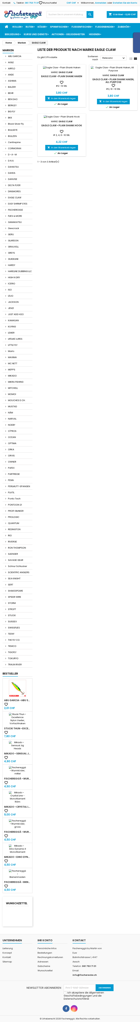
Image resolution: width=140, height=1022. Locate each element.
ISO (10, 289)
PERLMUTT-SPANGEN (19, 486)
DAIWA (11, 173)
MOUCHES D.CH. (16, 400)
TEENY (11, 633)
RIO (10, 535)
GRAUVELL (13, 246)
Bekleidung (12, 34)
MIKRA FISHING (15, 382)
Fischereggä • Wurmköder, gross (17, 832)
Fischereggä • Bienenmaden (17, 882)
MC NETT (12, 363)
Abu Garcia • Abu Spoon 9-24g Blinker (17, 700)
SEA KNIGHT (14, 578)
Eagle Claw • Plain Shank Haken (61, 76)
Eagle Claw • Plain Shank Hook (61, 125)
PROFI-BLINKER (16, 511)
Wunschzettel (48, 3)
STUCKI (12, 615)
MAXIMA (12, 357)
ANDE (11, 74)
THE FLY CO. (14, 640)
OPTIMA (12, 443)
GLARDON (13, 240)
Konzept (7, 952)
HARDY (11, 265)
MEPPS (11, 369)
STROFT (12, 609)
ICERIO (11, 283)
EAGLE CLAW (14, 197)
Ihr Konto (45, 940)
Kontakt (6, 2)
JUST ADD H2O (16, 314)
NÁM (10, 412)
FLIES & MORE (15, 216)
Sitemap (7, 961)
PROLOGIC (13, 517)
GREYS (11, 252)
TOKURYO (13, 658)
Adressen (43, 961)
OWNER (12, 461)
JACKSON (13, 302)
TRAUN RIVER (15, 664)
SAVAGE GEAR (15, 560)
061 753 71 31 (32, 2)
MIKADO (12, 375)
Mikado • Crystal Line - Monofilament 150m (17, 806)
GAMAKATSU (15, 222)
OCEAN (12, 437)
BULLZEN (12, 136)
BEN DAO (13, 99)
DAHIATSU (13, 166)
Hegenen (94, 34)
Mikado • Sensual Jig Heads (17, 753)
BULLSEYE (13, 130)
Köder (42, 27)
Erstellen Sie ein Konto (125, 2)
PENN (11, 480)
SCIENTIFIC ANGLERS (18, 572)
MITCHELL (13, 388)
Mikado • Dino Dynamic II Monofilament (17, 857)
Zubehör (123, 27)
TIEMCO (12, 646)
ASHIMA (12, 80)
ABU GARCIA (14, 56)
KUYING (12, 326)
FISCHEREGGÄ (15, 209)
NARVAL (12, 418)
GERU (11, 234)
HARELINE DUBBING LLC (20, 271)
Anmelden (100, 2)
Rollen (16, 27)
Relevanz (114, 58)
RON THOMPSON (17, 547)
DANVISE (12, 179)
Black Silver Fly (16, 123)
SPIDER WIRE (14, 597)
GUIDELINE (13, 259)
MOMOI (12, 394)
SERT (10, 584)
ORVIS (11, 455)
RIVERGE (12, 541)
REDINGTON (14, 529)
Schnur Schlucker (17, 566)
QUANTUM (13, 523)
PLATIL (11, 492)
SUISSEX (12, 621)
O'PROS (12, 431)
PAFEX (11, 468)
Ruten (29, 27)
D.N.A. (11, 160)
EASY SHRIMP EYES (17, 203)
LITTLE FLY (12, 345)
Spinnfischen (58, 27)
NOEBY (11, 425)
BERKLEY (12, 105)
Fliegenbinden (104, 27)
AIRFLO (11, 68)
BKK (10, 117)
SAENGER (13, 554)
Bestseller (10, 674)
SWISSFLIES (14, 627)
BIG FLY (11, 111)
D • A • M (12, 154)
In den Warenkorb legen (61, 98)
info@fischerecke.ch (85, 975)
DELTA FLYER (14, 185)
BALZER (12, 87)
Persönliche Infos (47, 948)
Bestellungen (45, 952)
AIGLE (11, 62)
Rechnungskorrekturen (50, 957)
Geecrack (13, 228)
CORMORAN (14, 148)
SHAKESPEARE (15, 590)
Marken (8, 50)
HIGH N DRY (14, 277)
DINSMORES (14, 191)
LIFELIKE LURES (15, 338)
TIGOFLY (12, 652)
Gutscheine (44, 966)
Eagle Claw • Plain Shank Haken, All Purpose (113, 81)
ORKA (11, 449)
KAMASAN (13, 320)
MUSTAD (12, 406)
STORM (12, 603)
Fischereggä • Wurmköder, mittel (17, 778)
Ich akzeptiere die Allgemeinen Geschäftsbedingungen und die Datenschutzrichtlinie (84, 995)
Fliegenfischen (81, 27)
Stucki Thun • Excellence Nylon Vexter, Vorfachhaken (17, 728)
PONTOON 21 (15, 504)
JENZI (11, 308)
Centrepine (14, 142)
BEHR (10, 93)
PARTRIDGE (14, 474)
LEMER (11, 332)
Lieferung (8, 948)
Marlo (11, 351)
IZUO (10, 295)
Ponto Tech (14, 498)
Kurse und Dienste (35, 34)
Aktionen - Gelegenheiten (68, 34)
